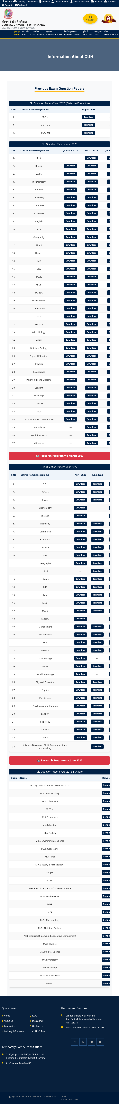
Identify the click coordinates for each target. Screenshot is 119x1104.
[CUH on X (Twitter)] (83, 1042)
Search (8, 1)
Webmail (22, 5)
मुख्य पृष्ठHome (17, 32)
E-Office (98, 1)
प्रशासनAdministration (54, 32)
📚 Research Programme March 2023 (59, 455)
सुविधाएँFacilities (87, 32)
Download (88, 117)
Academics (9, 1026)
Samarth (8, 5)
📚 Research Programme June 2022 (59, 760)
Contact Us (37, 1026)
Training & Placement (27, 1)
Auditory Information (14, 1031)
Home (7, 1015)
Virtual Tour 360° (81, 1)
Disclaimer (37, 1021)
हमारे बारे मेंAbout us (26, 32)
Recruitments (61, 1)
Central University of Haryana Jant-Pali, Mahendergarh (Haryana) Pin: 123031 (84, 1019)
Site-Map (111, 1)
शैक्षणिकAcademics (38, 32)
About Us (8, 1021)
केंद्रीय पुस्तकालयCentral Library (72, 32)
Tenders (46, 1)
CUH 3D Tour (38, 1031)
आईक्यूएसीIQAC (98, 32)
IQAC (34, 1015)
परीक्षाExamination (110, 32)
